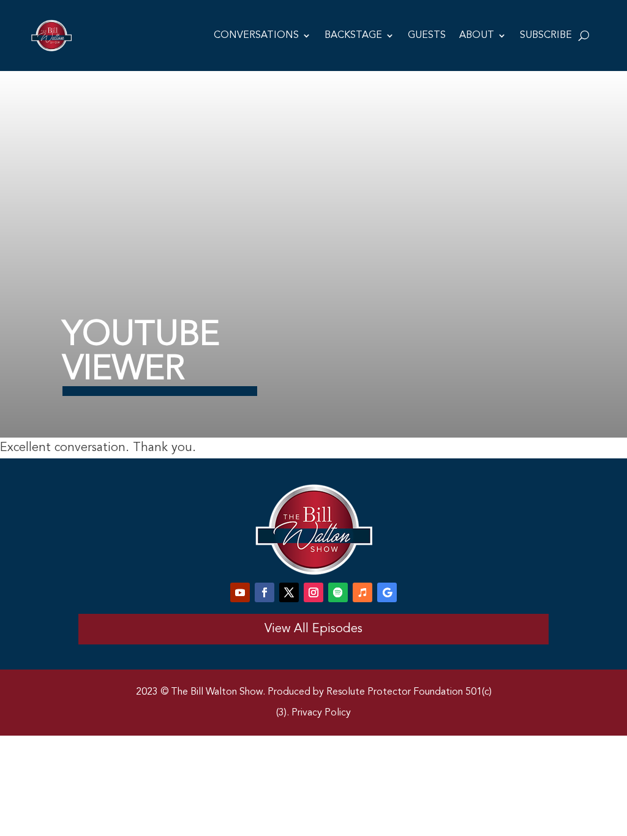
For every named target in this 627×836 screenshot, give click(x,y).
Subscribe (546, 35)
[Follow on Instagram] (313, 592)
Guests (427, 35)
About (476, 35)
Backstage (353, 35)
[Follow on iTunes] (362, 592)
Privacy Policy (321, 713)
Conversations (256, 35)
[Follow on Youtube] (240, 592)
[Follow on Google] (387, 592)
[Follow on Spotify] (338, 592)
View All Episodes (313, 629)
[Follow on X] (289, 592)
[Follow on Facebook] (264, 592)
